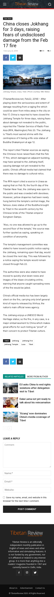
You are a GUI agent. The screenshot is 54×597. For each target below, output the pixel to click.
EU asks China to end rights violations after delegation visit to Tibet (35, 388)
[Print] (20, 58)
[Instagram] (27, 573)
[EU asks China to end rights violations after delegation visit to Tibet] (10, 388)
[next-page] (10, 428)
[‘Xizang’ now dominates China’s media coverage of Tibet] (10, 417)
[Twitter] (13, 58)
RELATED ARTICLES (14, 376)
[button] (49, 4)
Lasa (23, 344)
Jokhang (15, 341)
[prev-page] (5, 428)
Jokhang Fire (27, 341)
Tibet (31, 344)
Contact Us (40, 588)
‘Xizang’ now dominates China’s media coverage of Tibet (35, 417)
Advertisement (26, 588)
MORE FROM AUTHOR (37, 376)
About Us (13, 588)
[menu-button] (5, 4)
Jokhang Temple (11, 344)
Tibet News (8, 18)
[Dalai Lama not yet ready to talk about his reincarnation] (10, 402)
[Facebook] (6, 58)
